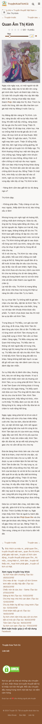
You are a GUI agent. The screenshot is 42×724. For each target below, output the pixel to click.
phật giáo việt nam (10, 554)
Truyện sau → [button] (34, 17)
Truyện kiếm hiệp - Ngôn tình (15, 659)
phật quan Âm (31, 548)
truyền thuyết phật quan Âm (20, 557)
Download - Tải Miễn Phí (13, 662)
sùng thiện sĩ (13, 560)
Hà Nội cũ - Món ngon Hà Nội (15, 656)
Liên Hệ (31, 715)
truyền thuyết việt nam (12, 551)
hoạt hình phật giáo (19, 563)
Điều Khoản (12, 715)
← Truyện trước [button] (9, 17)
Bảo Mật (22, 715)
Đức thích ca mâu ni (14, 548)
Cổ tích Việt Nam (9, 647)
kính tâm (24, 560)
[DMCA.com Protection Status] (11, 673)
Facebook (6, 631)
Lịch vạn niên (8, 653)
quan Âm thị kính (31, 551)
